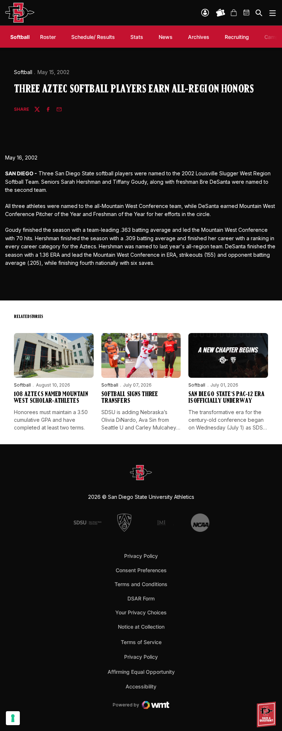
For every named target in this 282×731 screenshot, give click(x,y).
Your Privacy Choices (141, 612)
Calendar (247, 13)
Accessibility (141, 686)
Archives (198, 37)
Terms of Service (141, 642)
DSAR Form (141, 598)
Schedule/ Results (93, 37)
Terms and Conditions (141, 584)
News (166, 37)
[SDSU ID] (205, 13)
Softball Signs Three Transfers (129, 398)
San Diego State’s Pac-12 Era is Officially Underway (226, 398)
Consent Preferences (141, 570)
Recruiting (238, 36)
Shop (233, 13)
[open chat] (267, 714)
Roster (48, 37)
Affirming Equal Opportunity (141, 672)
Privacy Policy (141, 556)
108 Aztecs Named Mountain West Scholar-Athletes (51, 398)
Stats (136, 37)
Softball (23, 72)
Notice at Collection (141, 627)
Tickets (221, 13)
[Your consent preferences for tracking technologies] (13, 718)
